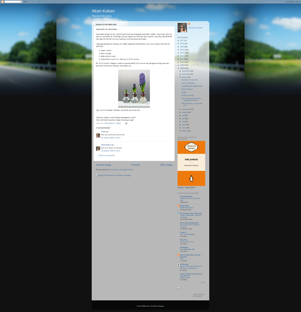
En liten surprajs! (188, 95)
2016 (182, 43)
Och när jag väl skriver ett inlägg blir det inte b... (191, 99)
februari (185, 131)
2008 (182, 68)
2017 (182, 40)
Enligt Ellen (184, 206)
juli (183, 115)
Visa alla (203, 282)
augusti (185, 112)
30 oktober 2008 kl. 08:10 (110, 138)
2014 (182, 50)
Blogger (161, 306)
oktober (185, 77)
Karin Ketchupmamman (189, 223)
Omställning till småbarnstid (192, 86)
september (186, 109)
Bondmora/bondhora (187, 208)
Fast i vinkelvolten (188, 83)
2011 (182, 59)
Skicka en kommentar (107, 155)
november (186, 74)
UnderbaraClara (186, 196)
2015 (182, 47)
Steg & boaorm (187, 89)
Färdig (184, 92)
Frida (103, 132)
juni (183, 118)
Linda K (183, 232)
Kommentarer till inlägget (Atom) (121, 170)
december (186, 71)
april (184, 125)
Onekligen (184, 247)
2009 (182, 65)
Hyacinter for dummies (190, 80)
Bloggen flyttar (185, 278)
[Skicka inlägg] (126, 123)
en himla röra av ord (187, 242)
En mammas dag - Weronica (191, 213)
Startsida (135, 165)
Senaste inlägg (103, 165)
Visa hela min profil (195, 28)
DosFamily (184, 264)
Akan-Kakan (103, 10)
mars (184, 128)
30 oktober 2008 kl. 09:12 (110, 151)
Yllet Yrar (183, 240)
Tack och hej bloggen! (187, 234)
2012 (182, 56)
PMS (181, 259)
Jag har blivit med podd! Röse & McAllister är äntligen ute (191, 267)
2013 (182, 53)
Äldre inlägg (166, 165)
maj (183, 121)
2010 (182, 62)
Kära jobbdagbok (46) (187, 249)
